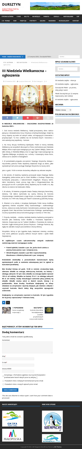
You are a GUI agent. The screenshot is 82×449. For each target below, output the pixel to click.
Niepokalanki (68, 16)
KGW (14, 21)
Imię (3, 356)
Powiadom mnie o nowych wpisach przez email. (21, 384)
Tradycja (23, 21)
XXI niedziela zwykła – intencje (65, 80)
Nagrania (52, 21)
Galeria (42, 21)
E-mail (4, 362)
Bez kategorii (38, 81)
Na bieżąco (36, 16)
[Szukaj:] (69, 56)
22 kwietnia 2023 (10, 81)
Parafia (46, 16)
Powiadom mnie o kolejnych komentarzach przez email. (24, 381)
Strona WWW (6, 369)
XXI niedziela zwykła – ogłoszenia (66, 84)
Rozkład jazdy (64, 21)
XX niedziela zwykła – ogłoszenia (66, 100)
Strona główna (7, 16)
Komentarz (6, 340)
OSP (78, 16)
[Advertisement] (41, 39)
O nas (19, 16)
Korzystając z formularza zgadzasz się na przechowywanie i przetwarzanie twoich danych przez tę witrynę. (25, 376)
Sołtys (26, 16)
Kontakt (76, 21)
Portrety (33, 21)
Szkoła (56, 16)
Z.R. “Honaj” (6, 21)
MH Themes (58, 447)
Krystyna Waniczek (24, 81)
